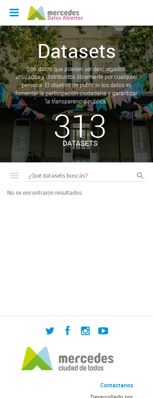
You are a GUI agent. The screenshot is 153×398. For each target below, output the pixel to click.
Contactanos (116, 385)
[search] (140, 176)
